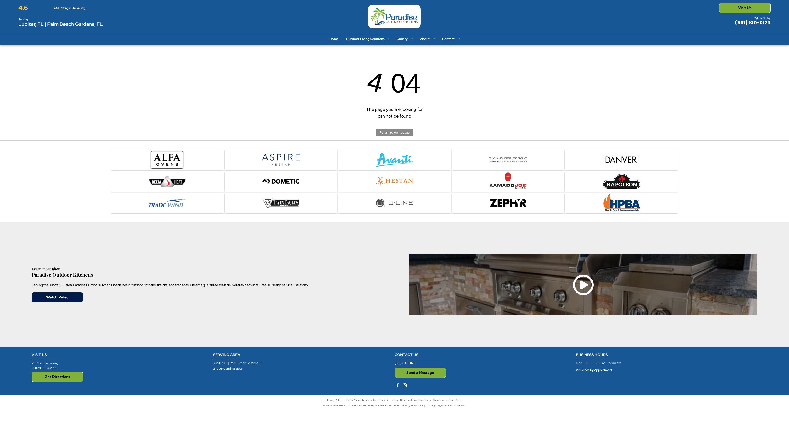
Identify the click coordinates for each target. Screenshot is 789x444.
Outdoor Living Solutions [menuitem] (367, 39)
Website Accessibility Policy (447, 399)
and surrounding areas (228, 369)
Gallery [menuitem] (402, 39)
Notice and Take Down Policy (415, 399)
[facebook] (397, 386)
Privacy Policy (334, 399)
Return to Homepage (394, 132)
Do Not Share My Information (361, 399)
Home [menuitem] (334, 39)
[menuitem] (411, 39)
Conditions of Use (388, 399)
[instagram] (405, 386)
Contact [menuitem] (448, 39)
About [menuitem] (425, 39)
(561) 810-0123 (404, 363)
